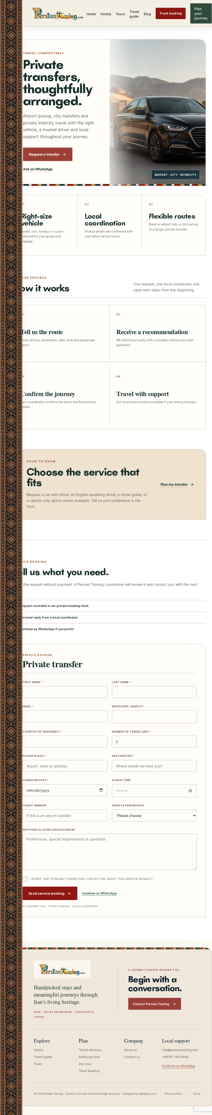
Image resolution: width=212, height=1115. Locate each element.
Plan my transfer (174, 484)
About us (130, 1050)
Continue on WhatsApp (99, 893)
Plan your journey (201, 13)
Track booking (171, 13)
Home (91, 14)
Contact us (132, 1057)
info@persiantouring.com (180, 1050)
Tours (120, 14)
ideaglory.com (148, 1093)
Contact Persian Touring (151, 1004)
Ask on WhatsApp (37, 169)
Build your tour (89, 1057)
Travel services (90, 1050)
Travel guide (134, 14)
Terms (196, 1093)
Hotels (106, 14)
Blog (147, 14)
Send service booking (46, 893)
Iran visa (85, 1064)
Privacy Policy (173, 1093)
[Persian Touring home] (57, 13)
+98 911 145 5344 (175, 1057)
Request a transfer (44, 154)
